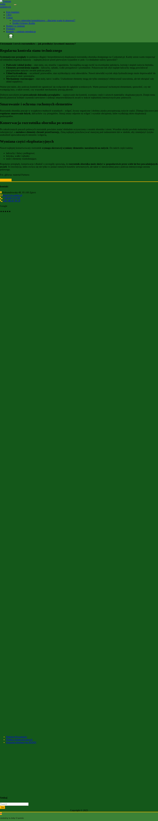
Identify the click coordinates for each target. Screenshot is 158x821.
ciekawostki (6, 180)
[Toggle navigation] (15, 4)
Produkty (10, 28)
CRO (8, 15)
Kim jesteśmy (12, 12)
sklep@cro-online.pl (12, 195)
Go (2, 807)
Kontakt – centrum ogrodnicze (21, 31)
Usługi (9, 17)
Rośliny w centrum (15, 26)
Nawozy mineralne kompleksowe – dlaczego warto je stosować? (43, 20)
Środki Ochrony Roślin (23, 23)
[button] (79, 354)
